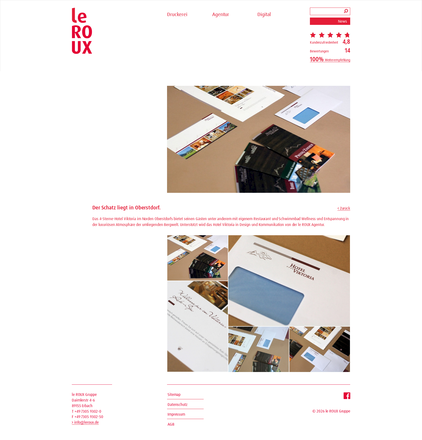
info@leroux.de (86, 422)
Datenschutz (178, 405)
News (342, 21)
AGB (171, 424)
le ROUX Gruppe (338, 411)
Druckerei (177, 14)
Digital (264, 14)
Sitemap (174, 395)
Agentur (220, 14)
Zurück (344, 208)
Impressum (176, 414)
